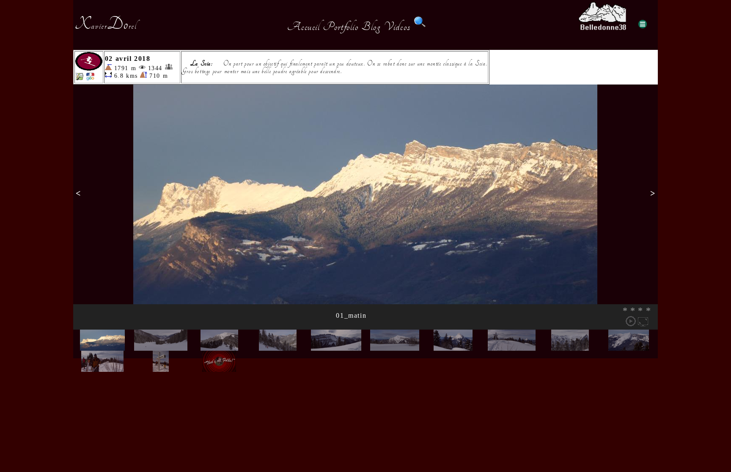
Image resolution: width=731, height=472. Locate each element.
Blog (371, 26)
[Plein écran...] (643, 321)
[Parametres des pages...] (642, 24)
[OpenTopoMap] (79, 78)
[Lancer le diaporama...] (631, 321)
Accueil (303, 26)
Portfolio (340, 26)
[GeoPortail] (90, 78)
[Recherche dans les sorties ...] (420, 26)
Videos (397, 26)
